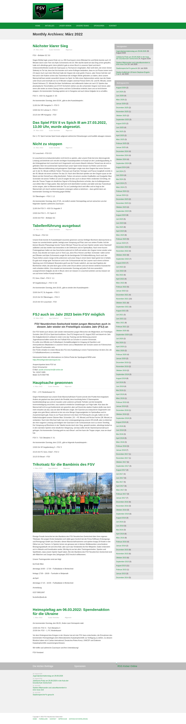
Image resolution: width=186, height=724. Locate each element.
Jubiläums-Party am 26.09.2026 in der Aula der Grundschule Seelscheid (132, 58)
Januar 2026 (121, 104)
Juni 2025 (120, 127)
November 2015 (122, 554)
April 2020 (120, 346)
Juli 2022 (119, 267)
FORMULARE (43, 719)
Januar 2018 (121, 450)
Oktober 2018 (121, 414)
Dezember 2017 (122, 454)
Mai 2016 (119, 530)
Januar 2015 (121, 573)
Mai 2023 (119, 227)
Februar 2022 (121, 287)
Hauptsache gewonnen (53, 383)
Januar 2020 (121, 358)
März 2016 (120, 538)
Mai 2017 (119, 482)
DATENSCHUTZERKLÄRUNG (78, 719)
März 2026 (120, 100)
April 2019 (120, 394)
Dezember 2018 (122, 410)
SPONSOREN (99, 26)
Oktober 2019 (121, 370)
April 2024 (120, 183)
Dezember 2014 (122, 577)
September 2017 (122, 466)
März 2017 (120, 490)
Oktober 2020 (121, 331)
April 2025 (120, 135)
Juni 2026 (120, 96)
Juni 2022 (120, 271)
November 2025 (122, 111)
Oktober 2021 (121, 303)
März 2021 (120, 323)
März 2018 (120, 442)
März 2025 (120, 139)
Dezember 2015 (122, 550)
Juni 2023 (120, 223)
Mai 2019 (119, 390)
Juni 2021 (120, 319)
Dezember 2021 (122, 295)
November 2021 (122, 299)
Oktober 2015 (121, 558)
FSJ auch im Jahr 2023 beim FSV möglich (69, 314)
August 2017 (121, 470)
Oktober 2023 (121, 207)
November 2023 (122, 203)
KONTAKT (113, 26)
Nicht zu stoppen (47, 144)
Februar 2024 (121, 191)
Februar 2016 (121, 542)
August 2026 (121, 88)
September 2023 (122, 211)
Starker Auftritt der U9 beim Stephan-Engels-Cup (133, 73)
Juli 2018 (119, 426)
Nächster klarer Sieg (50, 46)
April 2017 (120, 486)
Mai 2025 (119, 131)
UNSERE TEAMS (82, 26)
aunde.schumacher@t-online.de (51, 370)
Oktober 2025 (121, 115)
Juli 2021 (119, 315)
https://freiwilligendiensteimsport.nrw (46, 360)
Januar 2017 (121, 498)
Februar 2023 (121, 239)
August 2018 (121, 422)
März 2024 (120, 187)
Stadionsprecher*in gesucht (126, 68)
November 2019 (122, 366)
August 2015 (121, 566)
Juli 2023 (119, 219)
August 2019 (121, 378)
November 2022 (122, 251)
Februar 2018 (121, 446)
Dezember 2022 (122, 247)
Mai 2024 (119, 179)
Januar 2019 (121, 406)
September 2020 (122, 335)
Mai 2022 (119, 275)
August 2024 (121, 167)
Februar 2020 (121, 354)
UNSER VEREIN (65, 26)
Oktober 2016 (121, 510)
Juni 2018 (120, 430)
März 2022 (120, 283)
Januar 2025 (121, 147)
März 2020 (120, 350)
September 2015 (122, 562)
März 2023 (120, 235)
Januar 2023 (121, 243)
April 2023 (120, 231)
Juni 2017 (120, 478)
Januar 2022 (121, 291)
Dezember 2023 (122, 199)
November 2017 (122, 458)
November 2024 (122, 155)
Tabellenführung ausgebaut (57, 226)
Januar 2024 (121, 195)
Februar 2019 (121, 402)
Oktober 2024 (121, 159)
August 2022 (121, 263)
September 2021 (122, 307)
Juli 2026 (119, 92)
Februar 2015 (121, 570)
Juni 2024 (120, 175)
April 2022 (120, 279)
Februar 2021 (121, 327)
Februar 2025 (121, 143)
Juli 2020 (119, 339)
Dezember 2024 (122, 151)
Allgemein (69, 50)
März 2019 (120, 398)
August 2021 (121, 311)
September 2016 (122, 514)
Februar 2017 (121, 494)
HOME (37, 26)
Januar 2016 (121, 546)
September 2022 (122, 259)
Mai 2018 (119, 434)
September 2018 (122, 418)
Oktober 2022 (121, 255)
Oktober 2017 (121, 462)
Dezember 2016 (122, 502)
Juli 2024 (119, 171)
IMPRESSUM (62, 719)
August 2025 (121, 123)
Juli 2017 (119, 474)
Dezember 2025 (122, 108)
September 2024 (122, 163)
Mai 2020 (119, 342)
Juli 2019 (119, 382)
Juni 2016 (120, 526)
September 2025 (122, 119)
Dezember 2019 (122, 362)
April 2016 (120, 534)
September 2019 (122, 374)
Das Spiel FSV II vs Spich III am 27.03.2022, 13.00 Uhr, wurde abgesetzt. (70, 124)
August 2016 (121, 518)
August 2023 (121, 215)
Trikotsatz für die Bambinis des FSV (64, 464)
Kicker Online (130, 666)
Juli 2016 (119, 522)
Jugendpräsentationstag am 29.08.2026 (131, 51)
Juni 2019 (120, 386)
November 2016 (122, 506)
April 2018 (120, 438)
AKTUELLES (49, 26)
